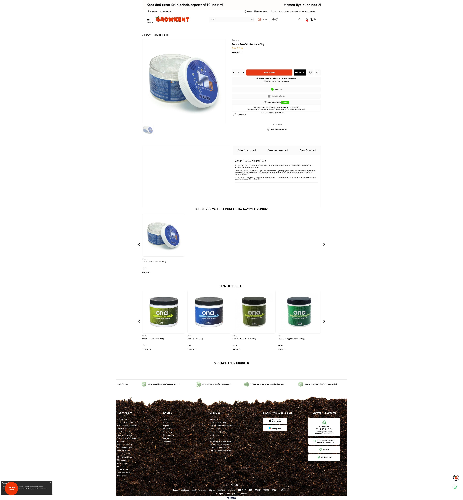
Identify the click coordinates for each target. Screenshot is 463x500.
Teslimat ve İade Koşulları (219, 447)
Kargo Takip (167, 432)
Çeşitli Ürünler (122, 469)
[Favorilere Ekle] (310, 72)
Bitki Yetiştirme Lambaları (126, 425)
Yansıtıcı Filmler (123, 463)
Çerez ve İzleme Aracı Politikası (221, 425)
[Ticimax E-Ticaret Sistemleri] (231, 498)
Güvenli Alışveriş (216, 429)
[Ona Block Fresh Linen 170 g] (254, 312)
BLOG (212, 438)
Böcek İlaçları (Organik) (126, 454)
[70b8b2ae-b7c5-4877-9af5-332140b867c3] (231, 490)
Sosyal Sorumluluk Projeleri (220, 441)
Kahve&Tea (121, 476)
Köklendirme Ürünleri (125, 435)
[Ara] (252, 19)
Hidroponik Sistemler (125, 422)
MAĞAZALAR (326, 457)
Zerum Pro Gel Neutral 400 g (154, 262)
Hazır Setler (121, 429)
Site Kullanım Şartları (218, 422)
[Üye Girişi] (299, 19)
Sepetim (166, 425)
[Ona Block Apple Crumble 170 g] (299, 312)
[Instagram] (226, 485)
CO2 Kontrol (121, 460)
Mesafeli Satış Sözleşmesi (219, 444)
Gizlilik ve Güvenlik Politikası (220, 451)
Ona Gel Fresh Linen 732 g (153, 339)
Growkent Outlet (123, 473)
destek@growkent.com (326, 442)
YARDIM (326, 449)
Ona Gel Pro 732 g (195, 339)
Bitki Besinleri (122, 419)
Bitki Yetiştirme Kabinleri (126, 432)
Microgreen (121, 466)
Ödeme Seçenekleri (278, 150)
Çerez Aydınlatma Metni (219, 432)
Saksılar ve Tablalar (124, 444)
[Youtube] (236, 485)
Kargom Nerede (262, 11)
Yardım (249, 11)
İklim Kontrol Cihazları (125, 457)
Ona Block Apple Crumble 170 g (291, 339)
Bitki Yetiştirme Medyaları (126, 438)
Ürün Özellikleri (247, 150)
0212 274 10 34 (324, 429)
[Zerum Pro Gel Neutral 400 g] (163, 235)
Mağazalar (153, 11)
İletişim (166, 438)
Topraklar (120, 441)
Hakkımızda (214, 419)
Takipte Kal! (167, 11)
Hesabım (166, 422)
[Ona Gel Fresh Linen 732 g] (163, 312)
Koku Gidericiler (123, 451)
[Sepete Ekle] (146, 253)
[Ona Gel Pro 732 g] (209, 312)
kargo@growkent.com (326, 440)
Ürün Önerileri (308, 150)
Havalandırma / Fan (124, 447)
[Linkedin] (231, 485)
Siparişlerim (167, 429)
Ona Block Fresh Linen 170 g (244, 339)
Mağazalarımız (168, 435)
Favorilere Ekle (182, 253)
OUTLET (265, 19)
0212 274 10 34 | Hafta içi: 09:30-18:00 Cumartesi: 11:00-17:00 (295, 11)
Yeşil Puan (167, 441)
